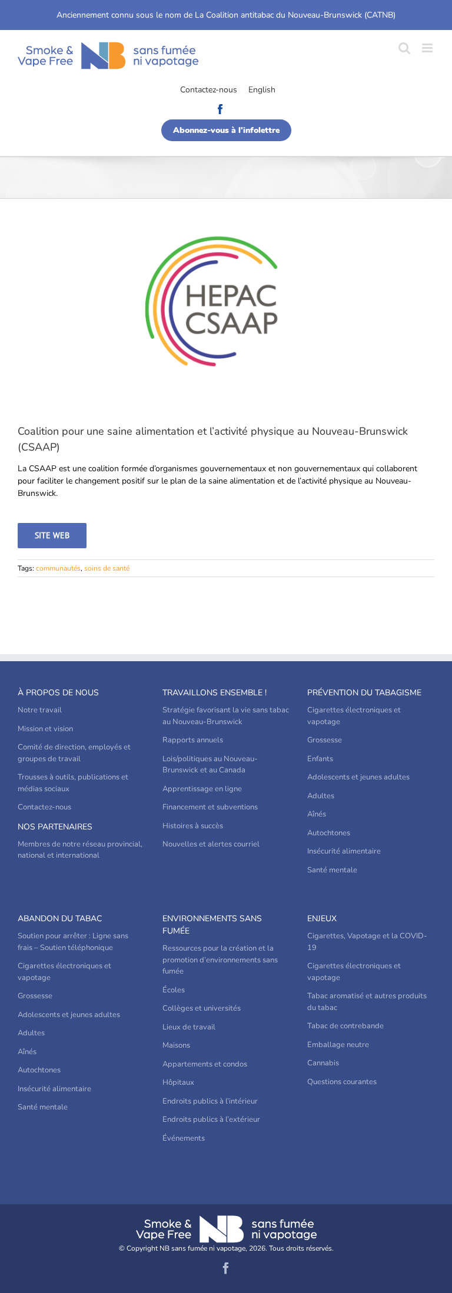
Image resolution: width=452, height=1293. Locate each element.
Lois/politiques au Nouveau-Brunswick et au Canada (210, 765)
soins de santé (106, 568)
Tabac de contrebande (345, 1026)
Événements (183, 1138)
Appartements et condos (204, 1064)
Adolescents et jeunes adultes (358, 777)
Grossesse (324, 740)
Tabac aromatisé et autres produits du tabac (367, 1002)
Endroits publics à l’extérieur (211, 1119)
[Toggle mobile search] (404, 48)
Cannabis (323, 1063)
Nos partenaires (55, 826)
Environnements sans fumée (212, 925)
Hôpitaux (178, 1082)
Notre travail (40, 710)
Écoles (173, 990)
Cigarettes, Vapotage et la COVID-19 (367, 942)
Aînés (316, 814)
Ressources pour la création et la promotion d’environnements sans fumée (220, 960)
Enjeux (322, 918)
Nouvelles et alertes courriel (211, 844)
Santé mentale (332, 870)
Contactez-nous (208, 89)
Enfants (320, 759)
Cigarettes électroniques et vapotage (354, 716)
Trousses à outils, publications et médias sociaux (73, 783)
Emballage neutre (338, 1044)
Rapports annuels (192, 740)
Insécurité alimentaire (344, 851)
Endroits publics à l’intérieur (210, 1101)
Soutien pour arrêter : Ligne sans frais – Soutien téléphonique (73, 942)
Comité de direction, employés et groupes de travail (74, 753)
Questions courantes (342, 1082)
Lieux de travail (188, 1027)
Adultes (320, 796)
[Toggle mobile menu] (428, 48)
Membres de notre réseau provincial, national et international (80, 850)
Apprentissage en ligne (202, 789)
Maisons (176, 1045)
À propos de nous (58, 692)
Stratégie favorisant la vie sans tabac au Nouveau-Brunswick (225, 716)
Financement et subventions (210, 807)
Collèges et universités (201, 1008)
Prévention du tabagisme (364, 692)
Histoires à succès (192, 826)
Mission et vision (45, 729)
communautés (58, 568)
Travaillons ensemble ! (214, 692)
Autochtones (328, 833)
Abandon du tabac (60, 918)
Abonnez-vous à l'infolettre (226, 130)
